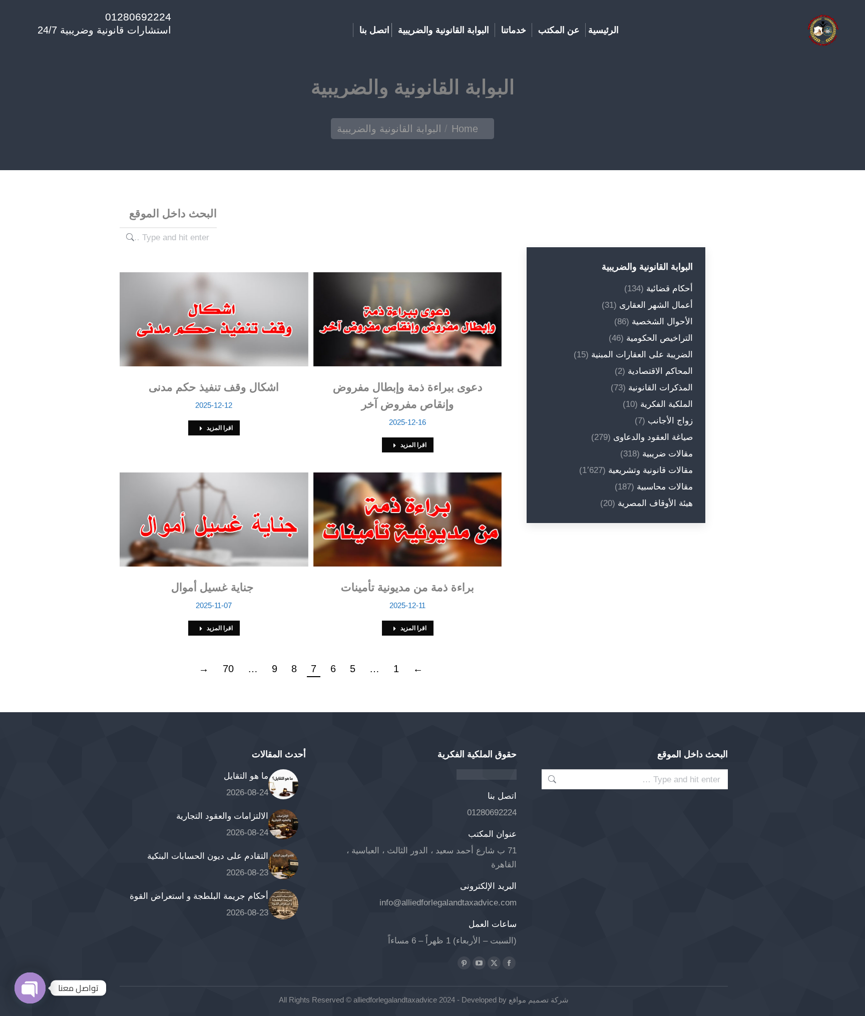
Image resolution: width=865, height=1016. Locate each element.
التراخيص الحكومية (659, 338)
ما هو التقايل (246, 776)
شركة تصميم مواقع (538, 999)
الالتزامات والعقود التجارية (222, 816)
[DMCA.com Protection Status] (487, 777)
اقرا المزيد (413, 444)
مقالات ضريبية (667, 453)
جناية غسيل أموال (214, 587)
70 (228, 668)
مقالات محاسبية (665, 486)
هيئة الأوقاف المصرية (655, 503)
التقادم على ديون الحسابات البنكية (207, 856)
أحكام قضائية (669, 288)
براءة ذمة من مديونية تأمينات (407, 587)
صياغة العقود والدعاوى (653, 437)
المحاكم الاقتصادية (660, 371)
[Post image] (283, 784)
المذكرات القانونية (660, 387)
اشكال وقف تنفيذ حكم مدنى (214, 387)
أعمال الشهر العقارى (656, 305)
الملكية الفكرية (666, 404)
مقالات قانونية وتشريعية (650, 470)
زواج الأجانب (670, 420)
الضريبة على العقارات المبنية (642, 354)
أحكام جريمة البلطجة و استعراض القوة (199, 896)
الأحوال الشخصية (662, 321)
